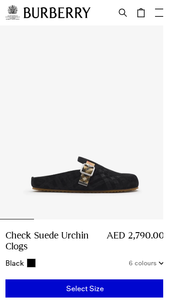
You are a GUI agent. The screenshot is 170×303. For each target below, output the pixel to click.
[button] (85, 288)
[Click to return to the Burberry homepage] (57, 12)
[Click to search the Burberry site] (122, 12)
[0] (141, 12)
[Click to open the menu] (159, 12)
